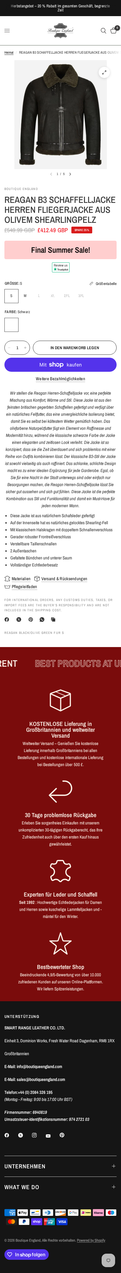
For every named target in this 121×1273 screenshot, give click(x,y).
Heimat (9, 52)
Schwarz (11, 325)
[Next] (70, 174)
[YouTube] (52, 1136)
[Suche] (103, 30)
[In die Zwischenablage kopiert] (54, 619)
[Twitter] (24, 1135)
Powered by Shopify (91, 1240)
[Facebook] (7, 619)
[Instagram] (38, 1135)
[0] (112, 30)
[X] (19, 619)
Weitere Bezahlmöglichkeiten (60, 378)
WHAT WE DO (21, 1187)
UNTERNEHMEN (25, 1166)
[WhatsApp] (43, 619)
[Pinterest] (32, 619)
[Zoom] (104, 72)
